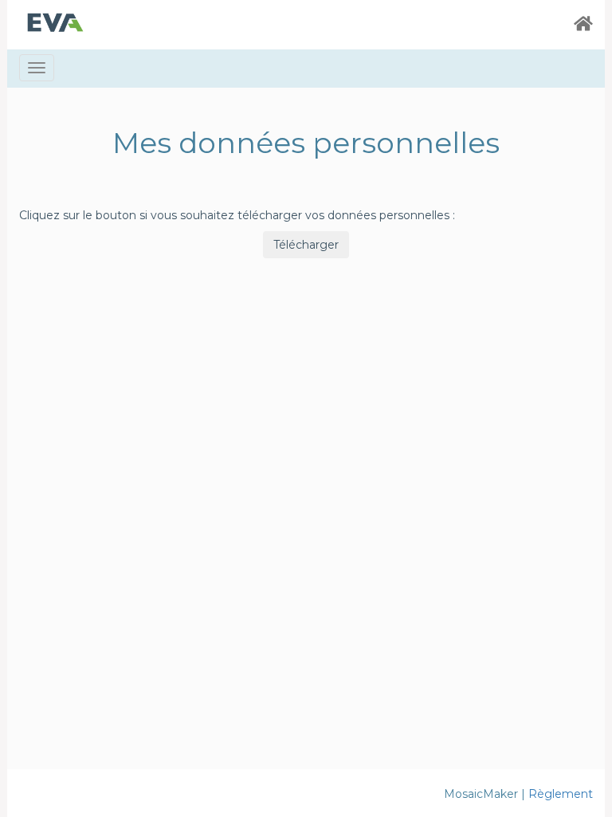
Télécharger (306, 245)
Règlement (560, 794)
